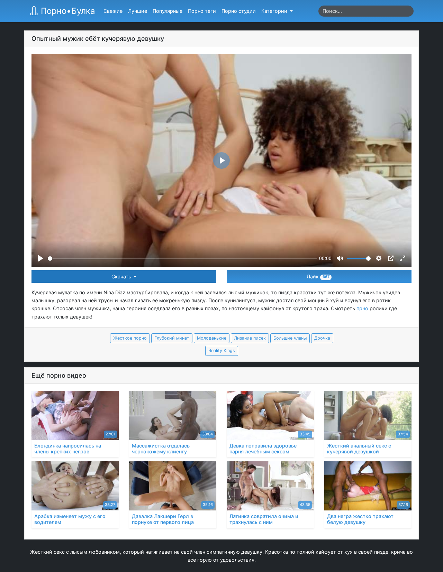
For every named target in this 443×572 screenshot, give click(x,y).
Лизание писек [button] (250, 338)
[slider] (182, 258)
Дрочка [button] (322, 338)
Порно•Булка (66, 11)
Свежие (113, 11)
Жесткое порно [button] (130, 338)
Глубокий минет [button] (171, 338)
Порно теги (202, 11)
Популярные (167, 11)
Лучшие (137, 11)
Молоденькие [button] (211, 338)
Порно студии (239, 11)
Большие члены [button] (290, 338)
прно (362, 308)
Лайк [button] (318, 276)
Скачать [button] (122, 276)
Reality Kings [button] (221, 350)
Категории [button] (275, 11)
